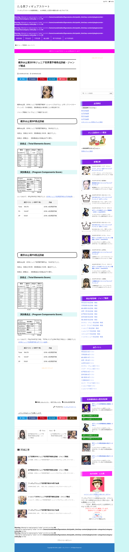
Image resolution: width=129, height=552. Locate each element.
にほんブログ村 (97, 517)
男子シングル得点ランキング (90, 415)
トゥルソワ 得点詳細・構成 (90, 328)
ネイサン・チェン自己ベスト (90, 366)
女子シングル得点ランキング (90, 435)
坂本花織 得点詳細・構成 (89, 317)
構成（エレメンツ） (29, 45)
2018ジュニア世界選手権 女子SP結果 (59, 196)
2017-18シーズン (56, 402)
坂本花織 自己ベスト (87, 374)
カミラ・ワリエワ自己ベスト (90, 383)
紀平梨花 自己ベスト (87, 371)
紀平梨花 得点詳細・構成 (89, 314)
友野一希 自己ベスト (87, 360)
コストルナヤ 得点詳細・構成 (90, 334)
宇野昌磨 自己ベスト (87, 354)
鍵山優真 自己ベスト (87, 357)
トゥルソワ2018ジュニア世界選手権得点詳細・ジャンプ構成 (49, 497)
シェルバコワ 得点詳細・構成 (90, 331)
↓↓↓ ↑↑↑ (97, 494)
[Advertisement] (47, 234)
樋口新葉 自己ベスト (87, 377)
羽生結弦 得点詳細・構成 (89, 302)
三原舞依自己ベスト (87, 380)
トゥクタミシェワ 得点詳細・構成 (92, 337)
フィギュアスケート (69, 407)
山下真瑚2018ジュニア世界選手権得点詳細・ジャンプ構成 (48, 456)
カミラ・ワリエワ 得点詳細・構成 (92, 325)
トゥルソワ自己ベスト (88, 386)
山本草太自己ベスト (87, 363)
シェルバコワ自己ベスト (89, 389)
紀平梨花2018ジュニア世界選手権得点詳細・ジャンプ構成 (48, 470)
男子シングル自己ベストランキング (92, 419)
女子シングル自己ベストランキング (92, 438)
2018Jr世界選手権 (69, 402)
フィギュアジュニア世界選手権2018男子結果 (43, 483)
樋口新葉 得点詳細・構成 (89, 320)
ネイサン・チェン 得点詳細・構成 (92, 322)
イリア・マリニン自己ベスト (90, 369)
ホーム (18, 45)
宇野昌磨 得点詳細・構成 (89, 305)
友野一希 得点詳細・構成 (89, 311)
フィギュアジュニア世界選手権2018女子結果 (43, 510)
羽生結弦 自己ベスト (87, 352)
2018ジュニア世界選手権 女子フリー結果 (33, 342)
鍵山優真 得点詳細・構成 (89, 308)
